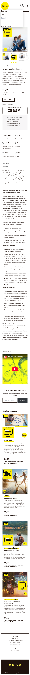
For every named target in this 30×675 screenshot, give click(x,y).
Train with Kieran (15, 644)
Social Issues (10, 156)
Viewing (4, 148)
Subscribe (23, 400)
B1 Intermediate (19, 139)
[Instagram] (20, 665)
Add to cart (8, 100)
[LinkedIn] (9, 665)
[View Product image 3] (21, 57)
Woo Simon (16, 674)
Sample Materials (15, 642)
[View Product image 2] (13, 58)
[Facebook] (13, 665)
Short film (17, 146)
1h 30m (17, 156)
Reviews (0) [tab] (5, 166)
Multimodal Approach (19, 200)
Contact (15, 654)
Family (4, 156)
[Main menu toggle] (27, 6)
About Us (15, 636)
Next (27, 58)
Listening (4, 146)
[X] (17, 665)
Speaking (10, 146)
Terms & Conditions (15, 652)
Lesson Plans (6, 66)
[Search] (22, 5)
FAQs (15, 648)
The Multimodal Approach (15, 640)
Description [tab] (5, 163)
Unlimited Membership (10, 463)
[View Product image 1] (5, 56)
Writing (9, 148)
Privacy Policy (15, 650)
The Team (15, 638)
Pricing (15, 646)
